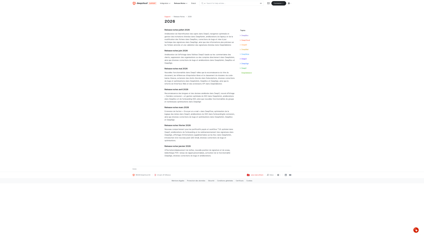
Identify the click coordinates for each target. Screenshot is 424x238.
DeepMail (244, 49)
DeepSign (245, 63)
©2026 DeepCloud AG (143, 175)
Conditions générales (225, 181)
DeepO (244, 59)
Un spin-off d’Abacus (164, 175)
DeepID (244, 45)
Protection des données (196, 181)
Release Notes (179, 3)
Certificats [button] (240, 181)
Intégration (164, 3)
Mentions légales (178, 181)
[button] (240, 35)
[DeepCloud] (144, 3)
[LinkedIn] (285, 175)
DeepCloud (245, 40)
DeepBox (244, 35)
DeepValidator (246, 73)
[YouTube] (290, 175)
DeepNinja (245, 54)
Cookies (249, 181)
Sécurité (211, 181)
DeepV (243, 68)
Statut (193, 3)
